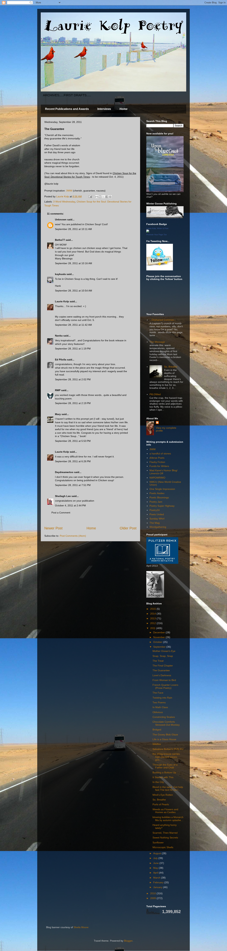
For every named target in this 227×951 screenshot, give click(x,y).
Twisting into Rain (162, 697)
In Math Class (160, 707)
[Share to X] (103, 197)
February (158, 882)
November (159, 637)
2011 (153, 628)
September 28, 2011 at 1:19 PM (73, 348)
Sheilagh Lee (63, 496)
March (157, 877)
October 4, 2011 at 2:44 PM (70, 505)
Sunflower (158, 842)
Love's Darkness (162, 675)
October (158, 642)
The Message (157, 341)
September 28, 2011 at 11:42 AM (73, 324)
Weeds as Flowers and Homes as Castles (165, 811)
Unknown (61, 219)
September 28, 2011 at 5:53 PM (73, 441)
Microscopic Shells (163, 847)
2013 (153, 618)
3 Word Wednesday (64, 201)
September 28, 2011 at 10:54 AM (73, 290)
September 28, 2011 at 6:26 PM (73, 461)
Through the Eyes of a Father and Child (165, 766)
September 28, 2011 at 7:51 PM (73, 485)
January (158, 887)
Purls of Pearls (161, 804)
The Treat (158, 660)
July (155, 858)
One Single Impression (162, 489)
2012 (153, 623)
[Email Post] (90, 196)
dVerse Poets (157, 457)
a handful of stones (160, 453)
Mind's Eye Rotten (163, 794)
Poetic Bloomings (159, 497)
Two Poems (159, 702)
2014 (153, 613)
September (159, 646)
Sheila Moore (81, 927)
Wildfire (157, 744)
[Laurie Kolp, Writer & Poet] (147, 231)
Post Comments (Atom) (73, 535)
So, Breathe (170, 366)
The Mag (155, 522)
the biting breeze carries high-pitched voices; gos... (166, 756)
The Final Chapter (163, 665)
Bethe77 (60, 239)
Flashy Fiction (157, 462)
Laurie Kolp (62, 301)
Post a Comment (60, 512)
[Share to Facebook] (107, 197)
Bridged (157, 729)
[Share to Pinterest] (110, 197)
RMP (57, 390)
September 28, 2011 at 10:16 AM (73, 263)
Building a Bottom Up (164, 772)
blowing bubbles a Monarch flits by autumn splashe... (168, 819)
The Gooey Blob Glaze (165, 734)
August (157, 853)
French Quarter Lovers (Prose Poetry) (165, 686)
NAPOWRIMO (157, 477)
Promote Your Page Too (156, 234)
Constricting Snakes (164, 717)
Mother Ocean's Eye (164, 651)
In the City (158, 782)
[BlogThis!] (100, 197)
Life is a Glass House (164, 739)
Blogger (128, 940)
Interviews (104, 108)
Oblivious (158, 712)
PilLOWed (155, 394)
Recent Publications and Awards (67, 108)
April (156, 872)
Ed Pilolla (60, 359)
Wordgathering (158, 526)
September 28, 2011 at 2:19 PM (73, 403)
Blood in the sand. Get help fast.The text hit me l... (168, 788)
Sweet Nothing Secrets (165, 837)
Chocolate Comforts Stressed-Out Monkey (166, 723)
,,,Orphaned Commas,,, (163, 319)
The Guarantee (161, 670)
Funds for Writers (159, 466)
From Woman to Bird (164, 680)
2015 (153, 608)
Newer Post (53, 528)
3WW (69, 190)
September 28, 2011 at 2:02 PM (73, 379)
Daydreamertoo (64, 472)
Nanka (59, 335)
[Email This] (96, 197)
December (159, 632)
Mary (58, 414)
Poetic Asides (157, 493)
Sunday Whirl (157, 518)
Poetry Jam (156, 501)
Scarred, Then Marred (165, 832)
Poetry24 (155, 510)
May (156, 867)
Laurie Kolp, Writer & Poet (157, 228)
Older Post (128, 528)
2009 (153, 898)
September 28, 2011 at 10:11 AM (73, 229)
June (156, 863)
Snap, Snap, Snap (163, 656)
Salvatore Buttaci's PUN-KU (168, 749)
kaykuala (60, 274)
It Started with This (163, 777)
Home (124, 108)
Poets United (157, 514)
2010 (153, 893)
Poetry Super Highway (162, 505)
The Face (158, 692)
